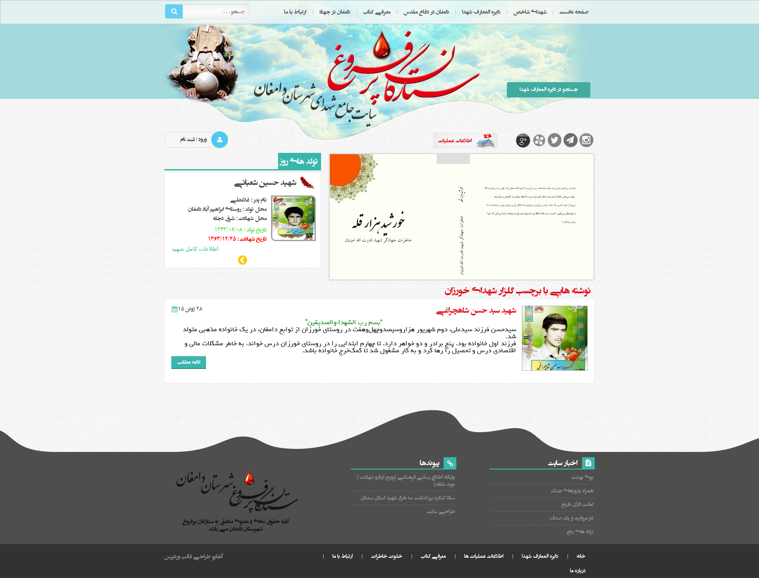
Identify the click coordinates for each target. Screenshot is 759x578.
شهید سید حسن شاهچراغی (476, 310)
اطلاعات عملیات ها (483, 556)
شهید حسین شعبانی (265, 182)
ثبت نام (188, 139)
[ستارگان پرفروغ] (238, 493)
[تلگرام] (570, 140)
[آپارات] (538, 140)
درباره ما (578, 571)
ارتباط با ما (295, 12)
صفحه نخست (574, 12)
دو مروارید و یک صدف (571, 518)
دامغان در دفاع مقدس (426, 12)
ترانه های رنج (580, 532)
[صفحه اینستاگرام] (586, 140)
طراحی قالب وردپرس (187, 556)
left (243, 260)
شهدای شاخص (529, 12)
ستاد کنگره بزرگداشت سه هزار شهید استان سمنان (408, 498)
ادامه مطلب (188, 362)
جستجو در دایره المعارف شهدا (549, 89)
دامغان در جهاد (334, 12)
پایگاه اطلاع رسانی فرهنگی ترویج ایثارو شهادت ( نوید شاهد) (406, 480)
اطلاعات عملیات (455, 141)
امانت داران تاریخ (577, 504)
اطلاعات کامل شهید (195, 249)
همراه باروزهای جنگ (572, 491)
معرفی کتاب (376, 12)
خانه (581, 556)
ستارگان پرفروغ (366, 78)
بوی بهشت (582, 477)
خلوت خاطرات (386, 556)
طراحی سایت (441, 511)
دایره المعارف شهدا (481, 12)
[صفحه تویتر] (554, 140)
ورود (203, 139)
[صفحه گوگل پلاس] (523, 140)
